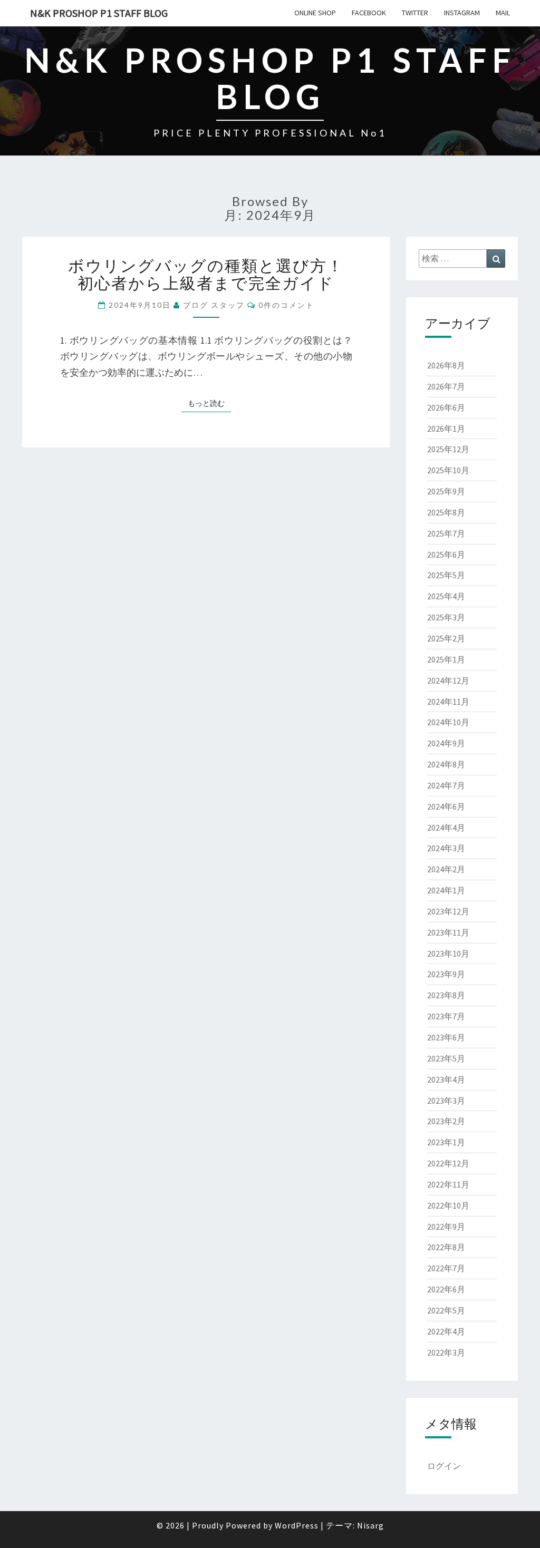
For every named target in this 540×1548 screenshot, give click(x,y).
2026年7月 (446, 386)
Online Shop (315, 12)
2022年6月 (446, 1289)
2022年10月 (448, 1205)
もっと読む (209, 403)
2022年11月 (448, 1184)
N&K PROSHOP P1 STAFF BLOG (99, 13)
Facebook (369, 12)
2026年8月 (446, 365)
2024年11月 (448, 701)
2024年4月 (446, 827)
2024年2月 (446, 869)
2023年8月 (446, 995)
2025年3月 (446, 617)
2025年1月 (446, 659)
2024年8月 (446, 764)
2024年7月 (446, 785)
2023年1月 (446, 1142)
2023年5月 (446, 1058)
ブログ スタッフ (214, 304)
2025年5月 (446, 575)
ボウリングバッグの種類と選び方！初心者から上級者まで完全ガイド (206, 274)
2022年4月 (446, 1331)
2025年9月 (446, 491)
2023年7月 (446, 1016)
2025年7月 (446, 533)
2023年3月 (446, 1100)
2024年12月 (448, 680)
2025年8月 (446, 512)
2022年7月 (446, 1268)
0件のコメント (286, 304)
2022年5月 (446, 1310)
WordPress (297, 1525)
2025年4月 (446, 596)
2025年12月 (448, 449)
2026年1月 (446, 428)
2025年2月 (446, 638)
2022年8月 (446, 1247)
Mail (503, 12)
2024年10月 (448, 722)
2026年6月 (446, 407)
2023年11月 (448, 932)
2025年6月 (446, 554)
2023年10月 (448, 953)
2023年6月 (446, 1037)
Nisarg (370, 1525)
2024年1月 (446, 890)
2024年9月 (446, 743)
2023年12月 (448, 911)
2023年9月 (446, 974)
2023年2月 (446, 1121)
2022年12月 (448, 1163)
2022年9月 (446, 1226)
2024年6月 (446, 806)
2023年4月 (446, 1079)
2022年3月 (446, 1352)
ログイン (444, 1466)
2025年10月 (448, 470)
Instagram (462, 12)
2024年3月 (446, 848)
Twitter (415, 12)
